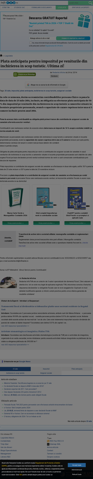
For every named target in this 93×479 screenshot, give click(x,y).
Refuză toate (76, 474)
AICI (20, 475)
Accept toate (76, 465)
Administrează (77, 470)
